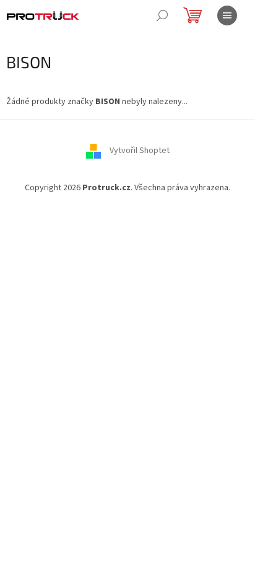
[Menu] (227, 15)
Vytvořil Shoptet (140, 151)
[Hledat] (162, 15)
